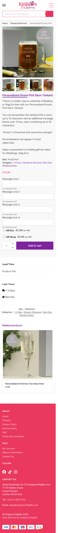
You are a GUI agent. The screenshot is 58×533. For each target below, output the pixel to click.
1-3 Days (17, 162)
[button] (50, 5)
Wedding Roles (9, 165)
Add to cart (34, 245)
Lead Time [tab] (8, 263)
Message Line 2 (11, 191)
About (5, 415)
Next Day (47, 162)
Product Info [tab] (9, 270)
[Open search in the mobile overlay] (27, 14)
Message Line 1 (10, 178)
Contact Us (8, 455)
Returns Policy (9, 427)
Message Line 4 (11, 216)
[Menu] (7, 5)
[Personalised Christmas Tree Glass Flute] (27, 354)
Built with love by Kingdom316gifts (19, 517)
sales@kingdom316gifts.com (23, 504)
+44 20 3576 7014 (16, 499)
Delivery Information (12, 451)
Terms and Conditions (13, 435)
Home (5, 23)
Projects (6, 419)
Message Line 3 (11, 204)
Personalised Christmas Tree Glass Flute (24, 383)
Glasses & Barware (18, 23)
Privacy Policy (9, 423)
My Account (8, 447)
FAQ (4, 431)
